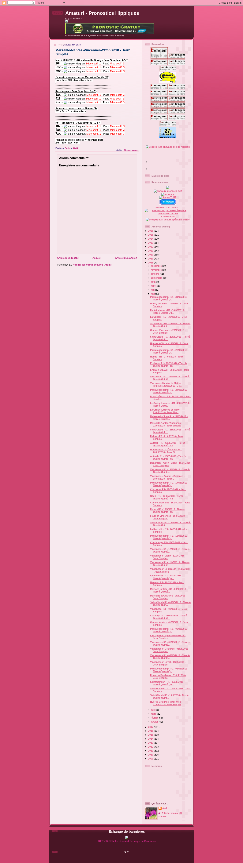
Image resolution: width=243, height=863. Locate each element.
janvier (155, 721)
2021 (151, 250)
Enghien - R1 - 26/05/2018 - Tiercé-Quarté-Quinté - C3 (168, 364)
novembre (156, 270)
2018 (151, 262)
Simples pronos (131, 150)
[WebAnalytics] (126, 858)
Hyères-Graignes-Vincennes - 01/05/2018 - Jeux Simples (166, 703)
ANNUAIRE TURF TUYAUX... (167, 207)
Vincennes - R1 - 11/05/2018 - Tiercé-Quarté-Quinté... (169, 563)
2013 (151, 743)
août (153, 282)
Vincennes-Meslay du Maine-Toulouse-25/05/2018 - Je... (165, 384)
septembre (157, 278)
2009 (151, 758)
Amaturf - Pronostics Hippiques (102, 13)
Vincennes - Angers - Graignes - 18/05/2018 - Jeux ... (167, 477)
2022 (151, 246)
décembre (156, 266)
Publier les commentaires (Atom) (92, 264)
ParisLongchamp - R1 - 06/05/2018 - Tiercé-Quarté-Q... (169, 630)
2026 (151, 231)
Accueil (96, 257)
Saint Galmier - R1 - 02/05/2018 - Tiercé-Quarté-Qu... (167, 683)
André (165, 808)
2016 (151, 731)
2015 (151, 735)
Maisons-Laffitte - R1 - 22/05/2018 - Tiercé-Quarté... (169, 417)
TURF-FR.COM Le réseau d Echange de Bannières (127, 841)
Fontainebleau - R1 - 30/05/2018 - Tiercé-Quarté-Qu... (167, 311)
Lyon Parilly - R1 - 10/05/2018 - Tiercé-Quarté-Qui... (166, 576)
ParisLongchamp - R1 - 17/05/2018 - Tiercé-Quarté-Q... (169, 484)
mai (153, 293)
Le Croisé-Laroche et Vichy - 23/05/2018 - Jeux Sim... (165, 411)
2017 (151, 727)
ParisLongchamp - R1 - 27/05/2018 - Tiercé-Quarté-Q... (169, 351)
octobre (155, 274)
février (155, 717)
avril (153, 710)
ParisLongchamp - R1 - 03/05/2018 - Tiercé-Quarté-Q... (169, 670)
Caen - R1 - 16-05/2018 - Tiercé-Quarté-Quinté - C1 (167, 497)
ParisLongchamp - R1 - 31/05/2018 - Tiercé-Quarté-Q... (169, 298)
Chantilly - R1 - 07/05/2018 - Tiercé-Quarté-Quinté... (169, 616)
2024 (151, 239)
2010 (151, 754)
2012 (151, 746)
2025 (151, 235)
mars (154, 714)
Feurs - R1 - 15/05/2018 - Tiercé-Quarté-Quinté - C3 (167, 510)
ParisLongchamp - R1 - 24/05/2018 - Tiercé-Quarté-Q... (169, 391)
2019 (151, 258)
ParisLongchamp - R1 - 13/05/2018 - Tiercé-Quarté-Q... (169, 537)
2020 (151, 254)
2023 (151, 242)
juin (153, 289)
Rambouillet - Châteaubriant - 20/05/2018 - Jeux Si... (166, 450)
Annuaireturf (168, 216)
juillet (154, 286)
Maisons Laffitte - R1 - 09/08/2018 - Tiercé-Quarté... (168, 590)
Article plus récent (67, 257)
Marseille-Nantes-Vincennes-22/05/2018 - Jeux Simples (165, 424)
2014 (151, 739)
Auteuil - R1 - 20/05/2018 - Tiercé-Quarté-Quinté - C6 (168, 444)
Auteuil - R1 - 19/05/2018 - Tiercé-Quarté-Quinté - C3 (168, 457)
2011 (151, 750)
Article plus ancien (126, 257)
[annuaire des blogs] (167, 188)
